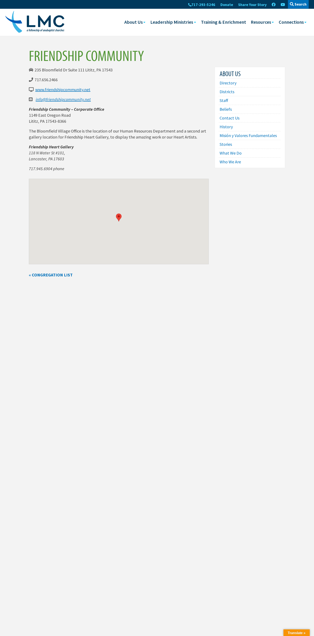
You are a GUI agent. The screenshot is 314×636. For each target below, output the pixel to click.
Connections (291, 22)
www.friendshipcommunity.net (62, 89)
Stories (226, 144)
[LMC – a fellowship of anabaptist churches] (34, 22)
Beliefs (226, 109)
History (226, 126)
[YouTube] (283, 5)
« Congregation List (51, 274)
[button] (119, 217)
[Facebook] (274, 5)
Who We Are (230, 161)
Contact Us (229, 118)
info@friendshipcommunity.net (63, 99)
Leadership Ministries (171, 22)
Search (300, 4)
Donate (226, 4)
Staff (224, 100)
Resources (261, 22)
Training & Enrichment (223, 22)
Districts (227, 91)
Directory (228, 83)
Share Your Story (252, 4)
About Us (133, 22)
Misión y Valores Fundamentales (248, 135)
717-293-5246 (203, 4)
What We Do (231, 153)
